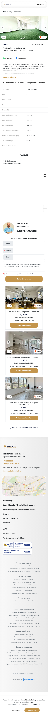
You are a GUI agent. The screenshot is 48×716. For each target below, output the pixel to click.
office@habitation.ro (11, 464)
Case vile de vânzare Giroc (24, 590)
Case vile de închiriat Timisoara (24, 634)
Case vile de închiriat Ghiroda (24, 637)
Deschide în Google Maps (12, 471)
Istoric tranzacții (10, 518)
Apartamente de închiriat (24, 609)
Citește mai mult (9, 77)
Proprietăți (7, 501)
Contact (6, 523)
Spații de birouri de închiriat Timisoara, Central (24, 658)
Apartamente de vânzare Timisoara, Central (24, 569)
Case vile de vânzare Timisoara (24, 579)
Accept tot (32, 710)
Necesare (13, 704)
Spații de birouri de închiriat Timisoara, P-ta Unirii (24, 656)
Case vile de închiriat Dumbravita (24, 639)
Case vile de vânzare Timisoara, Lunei (24, 593)
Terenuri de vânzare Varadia (24, 601)
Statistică (25, 704)
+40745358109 (27, 231)
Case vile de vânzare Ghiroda (24, 585)
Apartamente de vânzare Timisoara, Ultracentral (24, 571)
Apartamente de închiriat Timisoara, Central (24, 615)
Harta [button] (44, 37)
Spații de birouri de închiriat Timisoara (24, 650)
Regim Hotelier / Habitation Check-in (19, 505)
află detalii (28, 700)
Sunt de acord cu (20, 274)
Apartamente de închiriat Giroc (24, 621)
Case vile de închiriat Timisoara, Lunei (24, 642)
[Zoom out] (45, 210)
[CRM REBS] (28, 680)
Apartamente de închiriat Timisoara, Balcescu (24, 618)
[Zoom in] (45, 206)
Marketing (36, 704)
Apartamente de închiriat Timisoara (24, 612)
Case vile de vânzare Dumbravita (24, 582)
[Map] (24, 193)
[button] (3, 27)
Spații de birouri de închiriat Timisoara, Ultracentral (24, 653)
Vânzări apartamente (24, 563)
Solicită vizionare (24, 279)
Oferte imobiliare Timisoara (13, 83)
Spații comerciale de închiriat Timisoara (24, 661)
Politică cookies (9, 533)
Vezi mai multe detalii (24, 325)
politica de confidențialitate (26, 274)
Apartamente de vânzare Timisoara (24, 566)
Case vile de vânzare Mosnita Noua (24, 587)
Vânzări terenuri (24, 598)
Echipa (6, 514)
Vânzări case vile (24, 576)
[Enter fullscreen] (45, 175)
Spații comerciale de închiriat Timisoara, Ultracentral (24, 664)
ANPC (5, 529)
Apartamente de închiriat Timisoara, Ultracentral (24, 626)
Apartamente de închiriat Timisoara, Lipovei (24, 623)
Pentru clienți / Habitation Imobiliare (19, 510)
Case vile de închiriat (24, 631)
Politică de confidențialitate (14, 538)
